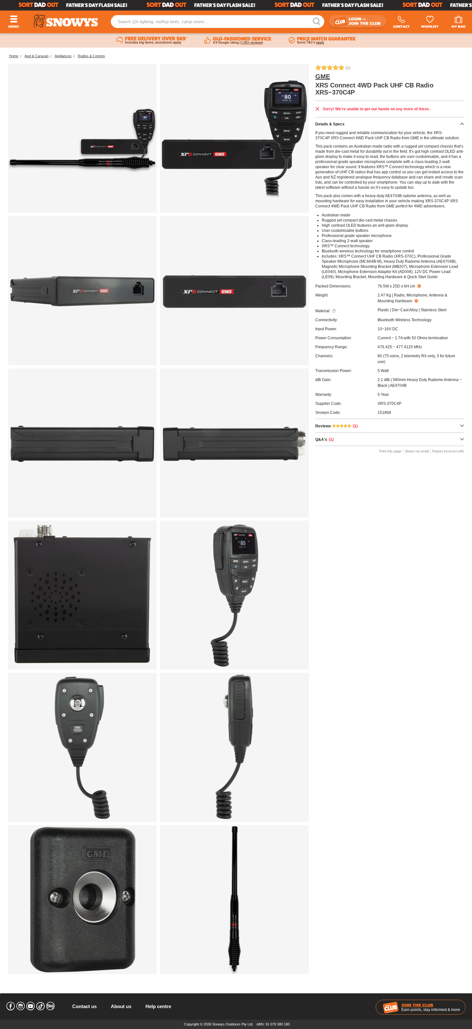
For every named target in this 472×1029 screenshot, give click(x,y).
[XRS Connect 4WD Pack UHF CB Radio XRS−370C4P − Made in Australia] (234, 443)
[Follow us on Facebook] (10, 1006)
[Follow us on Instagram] (20, 1006)
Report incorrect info (448, 451)
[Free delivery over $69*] (152, 40)
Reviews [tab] (336, 426)
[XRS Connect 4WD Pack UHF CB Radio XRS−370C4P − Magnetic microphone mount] (82, 747)
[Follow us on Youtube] (30, 1006)
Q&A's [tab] (324, 439)
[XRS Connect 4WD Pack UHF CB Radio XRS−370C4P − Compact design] (82, 290)
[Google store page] (238, 40)
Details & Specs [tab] (330, 124)
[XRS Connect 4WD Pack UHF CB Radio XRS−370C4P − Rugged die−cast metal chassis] (82, 443)
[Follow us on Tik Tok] (40, 1006)
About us (121, 1006)
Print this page (390, 451)
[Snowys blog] (50, 1006)
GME (322, 76)
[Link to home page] (65, 21)
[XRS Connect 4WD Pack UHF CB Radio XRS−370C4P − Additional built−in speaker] (82, 595)
